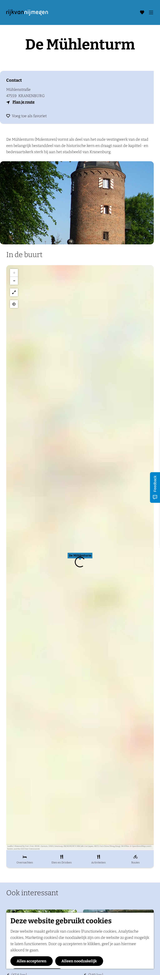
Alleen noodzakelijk (79, 961)
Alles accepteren (31, 961)
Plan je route (23, 102)
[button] (80, 557)
